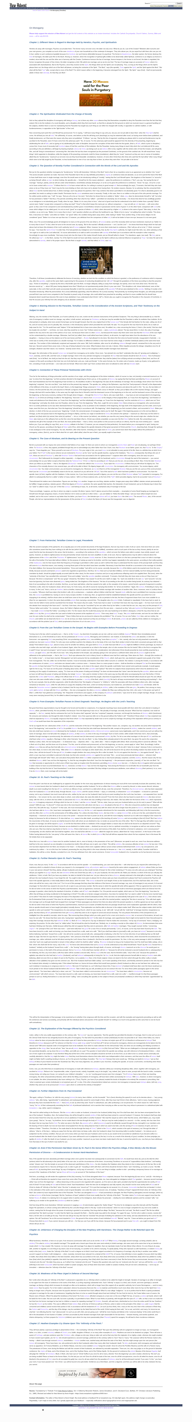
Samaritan (40, 687)
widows (143, 867)
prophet (113, 639)
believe (104, 149)
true (88, 461)
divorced (101, 731)
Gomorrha (44, 1309)
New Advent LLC (89, 1405)
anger (74, 791)
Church (133, 427)
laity (51, 1056)
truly (36, 398)
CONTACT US (84, 1408)
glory (134, 687)
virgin (50, 180)
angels (60, 823)
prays (82, 810)
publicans (109, 693)
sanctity (105, 232)
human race (114, 322)
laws (79, 481)
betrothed (66, 872)
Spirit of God (50, 230)
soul (115, 613)
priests (73, 600)
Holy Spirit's (114, 230)
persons (58, 571)
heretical (72, 54)
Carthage (39, 1335)
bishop (87, 867)
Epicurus (120, 818)
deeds (101, 813)
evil (68, 185)
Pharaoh (107, 1317)
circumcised (43, 471)
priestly (61, 1051)
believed (76, 461)
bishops (32, 1040)
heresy (74, 120)
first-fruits (146, 332)
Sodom (34, 1309)
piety (87, 338)
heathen (60, 589)
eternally (46, 73)
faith (47, 143)
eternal (84, 834)
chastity (91, 557)
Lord (55, 864)
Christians (95, 319)
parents (120, 445)
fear (114, 356)
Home (152, 6)
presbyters (95, 867)
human (102, 222)
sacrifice (46, 813)
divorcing (138, 768)
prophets (40, 690)
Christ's (64, 1332)
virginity (108, 175)
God (30, 57)
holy (153, 235)
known (77, 1340)
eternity (70, 829)
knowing (71, 912)
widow (44, 653)
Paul (147, 447)
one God (94, 831)
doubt (123, 592)
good (86, 928)
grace (63, 581)
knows (141, 685)
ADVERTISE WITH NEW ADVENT (102, 1408)
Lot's (136, 1298)
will (35, 721)
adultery (144, 356)
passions (86, 1123)
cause (96, 120)
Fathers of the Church (43, 10)
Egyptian (155, 1351)
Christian (80, 637)
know (104, 450)
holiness (112, 1359)
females (132, 364)
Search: (147, 3)
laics (146, 896)
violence (122, 343)
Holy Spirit (149, 133)
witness (76, 149)
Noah (31, 356)
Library (180, 6)
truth (52, 135)
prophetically (112, 330)
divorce (112, 379)
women (97, 332)
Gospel (159, 447)
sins (120, 568)
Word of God (98, 395)
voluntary (66, 424)
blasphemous (126, 54)
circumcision (97, 398)
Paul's (86, 891)
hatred (79, 791)
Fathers (170, 6)
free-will (114, 1218)
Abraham (39, 447)
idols (126, 1343)
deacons (106, 867)
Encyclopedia (158, 6)
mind (147, 799)
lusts (122, 67)
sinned (143, 931)
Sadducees (38, 563)
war (81, 1205)
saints (31, 690)
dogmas (127, 634)
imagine (151, 1304)
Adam (121, 403)
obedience (70, 51)
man (34, 802)
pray (126, 196)
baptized (138, 608)
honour (147, 62)
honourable (114, 852)
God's (31, 721)
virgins (48, 685)
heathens (68, 966)
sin (143, 579)
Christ (83, 149)
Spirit (86, 65)
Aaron (120, 496)
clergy (83, 1043)
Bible (175, 6)
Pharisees (60, 557)
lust (44, 70)
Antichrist (61, 1317)
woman (50, 185)
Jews (91, 1164)
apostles (42, 281)
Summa (165, 6)
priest (131, 496)
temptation (33, 1108)
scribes (46, 557)
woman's (48, 687)
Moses (147, 379)
